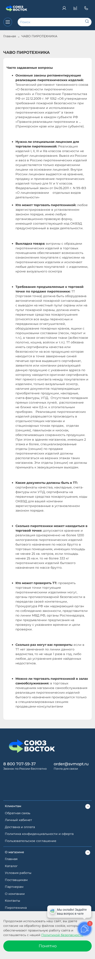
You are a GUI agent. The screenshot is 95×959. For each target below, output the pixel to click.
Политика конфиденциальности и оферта (39, 834)
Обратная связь (17, 813)
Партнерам (14, 887)
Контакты (12, 901)
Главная (9, 36)
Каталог (11, 866)
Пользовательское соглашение (30, 841)
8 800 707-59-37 (19, 763)
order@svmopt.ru (71, 763)
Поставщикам (16, 880)
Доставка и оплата (20, 827)
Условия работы (18, 873)
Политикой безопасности (62, 935)
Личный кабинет (18, 820)
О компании (15, 894)
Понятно (48, 946)
